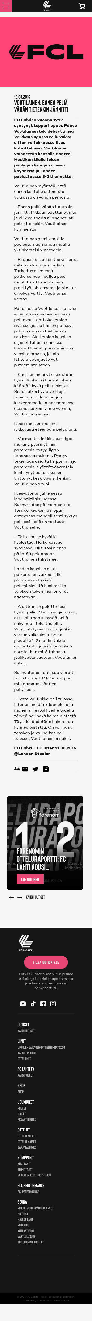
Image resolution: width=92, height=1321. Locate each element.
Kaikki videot (25, 1075)
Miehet (22, 1108)
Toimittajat (25, 1169)
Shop (21, 1091)
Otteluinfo (24, 1058)
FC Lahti (32, 1296)
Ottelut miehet (27, 1136)
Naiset (22, 1113)
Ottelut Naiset (27, 1141)
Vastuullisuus (26, 1236)
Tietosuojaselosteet (31, 1242)
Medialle (23, 1225)
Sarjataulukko (27, 1147)
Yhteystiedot (26, 1230)
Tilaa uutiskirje (46, 962)
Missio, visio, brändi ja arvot (36, 1208)
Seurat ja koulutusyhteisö (34, 1175)
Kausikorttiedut (28, 1053)
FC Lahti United (27, 1119)
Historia (23, 1213)
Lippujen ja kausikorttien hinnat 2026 (41, 1047)
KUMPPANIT (24, 1163)
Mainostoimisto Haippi (54, 1300)
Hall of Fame (25, 1219)
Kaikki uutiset (35, 896)
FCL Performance (28, 1191)
